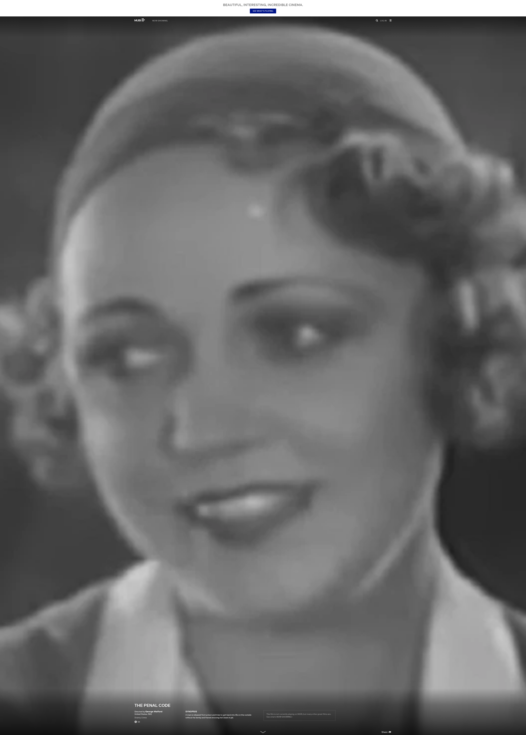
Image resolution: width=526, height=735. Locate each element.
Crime (144, 717)
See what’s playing (263, 11)
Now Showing (160, 20)
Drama (138, 717)
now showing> (284, 717)
